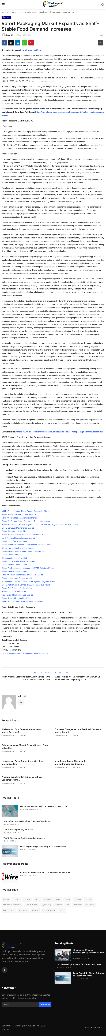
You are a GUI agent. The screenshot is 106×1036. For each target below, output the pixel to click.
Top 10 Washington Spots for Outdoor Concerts (24, 838)
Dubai (62, 910)
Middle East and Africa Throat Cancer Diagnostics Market (26, 511)
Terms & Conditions (94, 1027)
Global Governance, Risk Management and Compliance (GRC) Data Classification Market (40, 524)
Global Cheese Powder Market (15, 591)
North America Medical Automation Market (19, 518)
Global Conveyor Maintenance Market (18, 528)
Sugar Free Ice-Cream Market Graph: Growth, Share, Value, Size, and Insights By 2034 (79, 678)
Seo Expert (23, 910)
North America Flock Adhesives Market (18, 538)
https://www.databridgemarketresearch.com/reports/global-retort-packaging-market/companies (60, 432)
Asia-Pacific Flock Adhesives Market (17, 595)
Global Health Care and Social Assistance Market (22, 534)
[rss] (4, 970)
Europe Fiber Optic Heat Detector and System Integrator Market (28, 581)
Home (4, 12)
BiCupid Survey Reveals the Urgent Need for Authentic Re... (46, 872)
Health (16, 899)
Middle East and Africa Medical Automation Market (23, 601)
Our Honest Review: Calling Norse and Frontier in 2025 (44, 806)
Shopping (78, 899)
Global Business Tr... (8, 735)
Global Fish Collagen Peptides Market (17, 588)
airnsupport (24, 809)
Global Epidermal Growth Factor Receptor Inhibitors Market (27, 545)
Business (12, 12)
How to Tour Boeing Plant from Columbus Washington (27, 821)
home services (8, 910)
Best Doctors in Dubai (51, 899)
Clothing (27, 899)
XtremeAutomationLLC (12, 905)
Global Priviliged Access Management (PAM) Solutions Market (28, 568)
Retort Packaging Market (31, 50)
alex (4, 824)
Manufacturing (31, 905)
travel (37, 899)
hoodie (89, 899)
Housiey (35, 910)
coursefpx (76, 958)
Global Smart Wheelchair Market (15, 531)
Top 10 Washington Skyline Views (18, 829)
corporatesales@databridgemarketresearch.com (27, 653)
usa (67, 905)
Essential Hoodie (48, 910)
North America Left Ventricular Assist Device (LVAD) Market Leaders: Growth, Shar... (26, 678)
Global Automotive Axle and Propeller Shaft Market (23, 551)
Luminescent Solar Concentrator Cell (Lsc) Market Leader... (23, 762)
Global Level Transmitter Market (15, 541)
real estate (90, 905)
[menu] (3, 4)
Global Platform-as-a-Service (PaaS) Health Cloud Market (26, 585)
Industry (58, 905)
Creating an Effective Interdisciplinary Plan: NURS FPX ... (88, 952)
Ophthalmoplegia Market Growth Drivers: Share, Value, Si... (25, 746)
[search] (103, 4)
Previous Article (44, 672)
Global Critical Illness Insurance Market (18, 561)
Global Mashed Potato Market (14, 565)
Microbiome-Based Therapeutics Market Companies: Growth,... (71, 762)
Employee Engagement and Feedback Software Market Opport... (78, 730)
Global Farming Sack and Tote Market (17, 548)
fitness (67, 899)
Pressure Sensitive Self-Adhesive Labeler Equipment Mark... (22, 778)
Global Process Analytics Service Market (19, 514)
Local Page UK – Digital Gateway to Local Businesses (43, 846)
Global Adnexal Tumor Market (14, 571)
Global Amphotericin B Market (14, 558)
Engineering (46, 905)
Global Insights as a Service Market (17, 578)
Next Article (60, 672)
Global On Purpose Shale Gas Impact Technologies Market (26, 521)
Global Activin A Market (11, 555)
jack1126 (22, 696)
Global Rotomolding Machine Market (17, 598)
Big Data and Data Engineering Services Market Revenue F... (21, 730)
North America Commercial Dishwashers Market (22, 575)
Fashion (6, 899)
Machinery (77, 905)
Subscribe (45, 1004)
